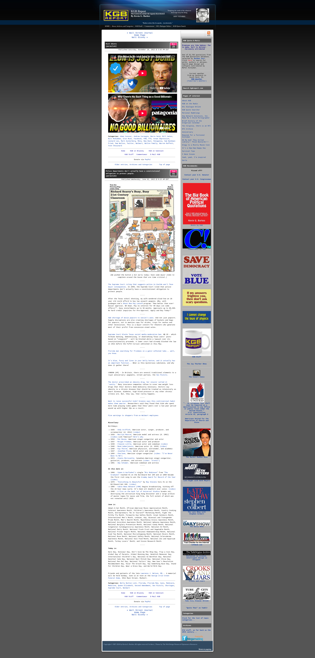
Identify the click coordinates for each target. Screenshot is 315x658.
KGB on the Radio (190, 104)
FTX (150, 139)
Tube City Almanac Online (197, 601)
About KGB (186, 101)
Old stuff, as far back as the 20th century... (196, 631)
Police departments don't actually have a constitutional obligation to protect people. (133, 173)
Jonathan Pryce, (125, 451)
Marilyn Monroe (124, 435)
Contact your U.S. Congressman (196, 179)
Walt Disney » (140, 37)
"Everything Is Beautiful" (130, 482)
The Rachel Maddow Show (197, 457)
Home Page (139, 35)
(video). (114, 480)
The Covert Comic (197, 377)
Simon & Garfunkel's (127, 472)
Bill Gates (167, 136)
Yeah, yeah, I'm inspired (194, 157)
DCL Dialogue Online (163, 26)
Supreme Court (114, 588)
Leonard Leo (113, 141)
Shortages (169, 586)
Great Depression (161, 139)
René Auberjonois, (126, 446)
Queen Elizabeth (125, 586)
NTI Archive (187, 129)
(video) (136, 432)
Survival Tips (188, 151)
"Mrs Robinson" (151, 472)
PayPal (148, 159)
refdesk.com (196, 545)
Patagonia (157, 141)
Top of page (164, 165)
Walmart (139, 143)
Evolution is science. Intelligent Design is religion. (196, 558)
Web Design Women (173, 644)
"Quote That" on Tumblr (197, 608)
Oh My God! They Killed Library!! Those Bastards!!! (195, 141)
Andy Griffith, (124, 430)
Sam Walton (120, 143)
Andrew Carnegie (141, 136)
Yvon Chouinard (115, 146)
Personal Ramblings (191, 113)
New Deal (147, 141)
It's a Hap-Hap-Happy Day (194, 148)
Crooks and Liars (197, 581)
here (190, 60)
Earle (184, 160)
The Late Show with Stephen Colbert (197, 513)
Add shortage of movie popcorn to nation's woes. (131, 318)
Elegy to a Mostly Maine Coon (196, 145)
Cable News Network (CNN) (129, 487)
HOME (107, 26)
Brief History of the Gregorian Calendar (192, 122)
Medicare (170, 583)
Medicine (112, 586)
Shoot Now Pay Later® (133, 303)
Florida (142, 583)
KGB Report (138, 11)
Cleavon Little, (125, 444)
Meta (140, 141)
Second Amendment (142, 586)
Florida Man (153, 583)
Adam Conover (126, 136)
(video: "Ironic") (151, 461)
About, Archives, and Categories (122, 26)
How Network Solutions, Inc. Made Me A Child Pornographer (196, 117)
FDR (145, 139)
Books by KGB (197, 225)
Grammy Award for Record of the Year (158, 477)
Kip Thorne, (123, 449)
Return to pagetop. (205, 649)
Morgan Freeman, (125, 442)
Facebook (138, 139)
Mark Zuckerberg (128, 141)
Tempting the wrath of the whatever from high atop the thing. (179, 11)
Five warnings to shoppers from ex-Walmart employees (133, 415)
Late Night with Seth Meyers (196, 481)
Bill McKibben (114, 139)
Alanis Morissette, (126, 458)
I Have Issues (188, 154)
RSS (209, 34)
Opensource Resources (189, 644)
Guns (162, 583)
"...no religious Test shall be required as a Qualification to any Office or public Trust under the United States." (196, 408)
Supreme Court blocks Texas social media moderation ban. (135, 334)
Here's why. (138, 437)
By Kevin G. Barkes (140, 16)
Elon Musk (127, 139)
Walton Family (151, 143)
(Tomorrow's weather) (197, 81)
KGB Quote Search (179, 26)
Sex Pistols (157, 586)
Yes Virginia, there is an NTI (196, 126)
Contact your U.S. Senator (196, 175)
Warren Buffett (166, 143)
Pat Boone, (122, 439)
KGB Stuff (138, 26)
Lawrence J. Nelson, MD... (153, 573)
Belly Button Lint (128, 583)
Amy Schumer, (123, 463)
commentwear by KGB (197, 249)
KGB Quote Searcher (191, 110)
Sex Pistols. (162, 375)
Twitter (130, 143)
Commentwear (149, 26)
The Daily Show (197, 527)
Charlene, (122, 454)
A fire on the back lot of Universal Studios (139, 491)
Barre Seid (155, 136)
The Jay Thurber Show (197, 364)
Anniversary (187, 132)
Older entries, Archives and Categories (133, 165)
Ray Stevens (151, 482)
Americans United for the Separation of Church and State (197, 420)
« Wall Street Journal (140, 33)
